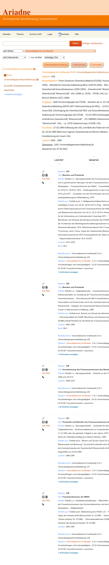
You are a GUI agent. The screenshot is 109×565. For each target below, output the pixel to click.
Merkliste (65, 34)
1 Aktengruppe (79, 65)
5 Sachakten (96, 65)
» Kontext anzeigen (13, 94)
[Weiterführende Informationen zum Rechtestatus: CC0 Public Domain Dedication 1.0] (45, 175)
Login (50, 34)
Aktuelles (7, 34)
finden (76, 43)
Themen (20, 34)
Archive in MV (36, 34)
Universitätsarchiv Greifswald (78, 261)
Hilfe (77, 34)
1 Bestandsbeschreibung (56, 65)
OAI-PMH (46, 179)
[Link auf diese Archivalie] (43, 182)
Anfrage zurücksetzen (92, 43)
